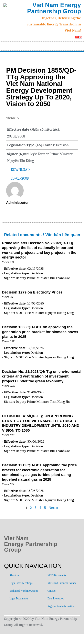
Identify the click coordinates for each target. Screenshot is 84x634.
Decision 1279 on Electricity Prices (32, 292)
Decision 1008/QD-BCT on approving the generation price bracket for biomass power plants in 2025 (40, 332)
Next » (53, 508)
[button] (79, 45)
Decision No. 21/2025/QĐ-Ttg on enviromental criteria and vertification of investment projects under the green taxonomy (41, 376)
